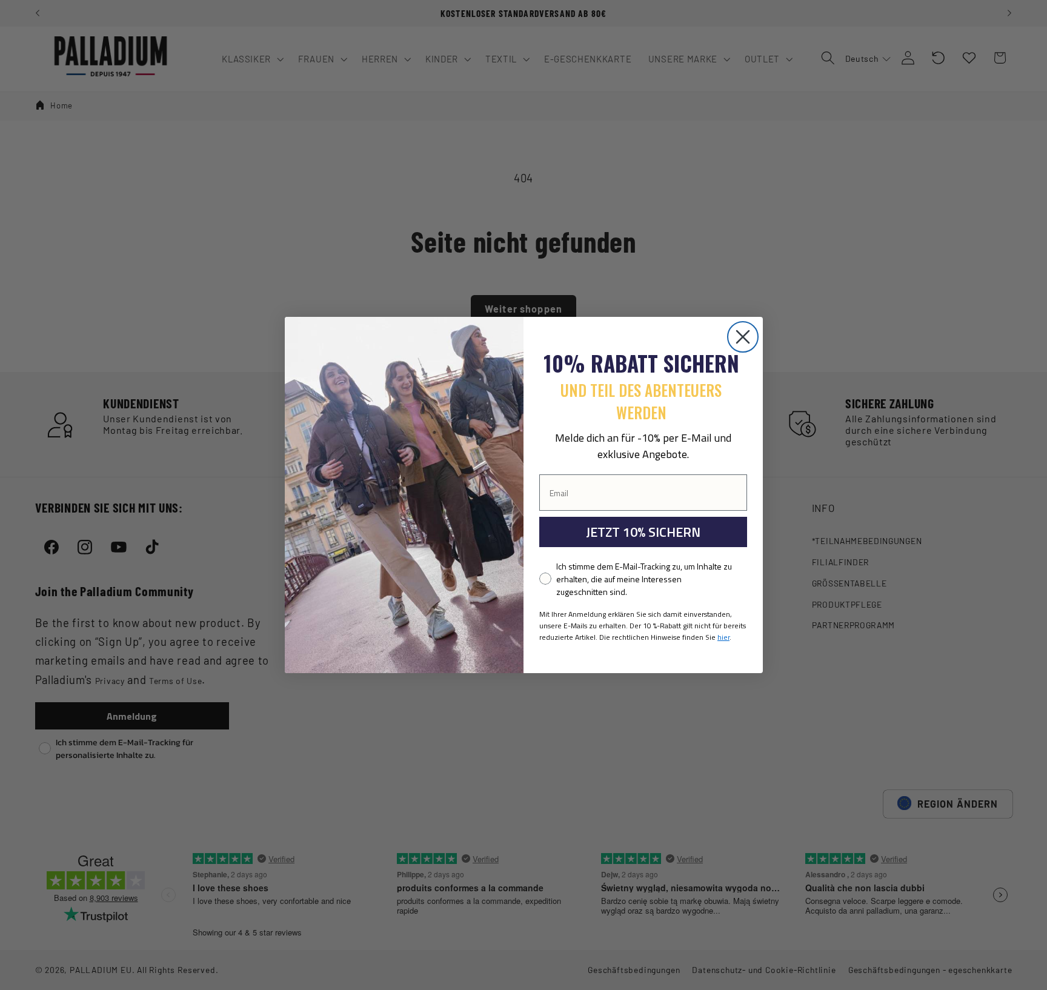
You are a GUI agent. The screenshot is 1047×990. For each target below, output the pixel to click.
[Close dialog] (743, 337)
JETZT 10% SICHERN (643, 532)
